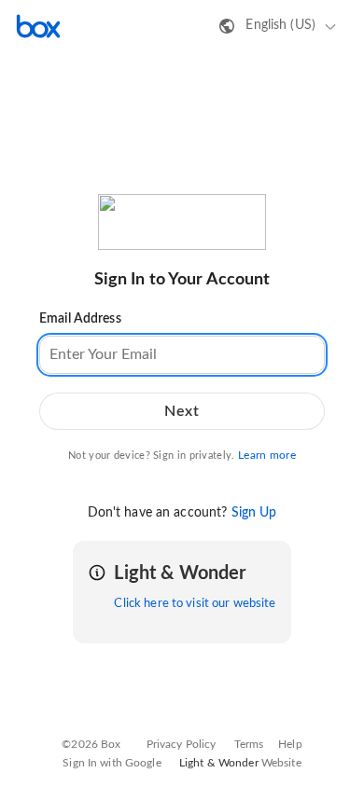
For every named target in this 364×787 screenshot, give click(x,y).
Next (181, 411)
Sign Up (254, 512)
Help (290, 744)
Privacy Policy (182, 744)
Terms (249, 744)
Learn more (267, 455)
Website (281, 762)
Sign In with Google (112, 762)
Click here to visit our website (194, 604)
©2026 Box (91, 744)
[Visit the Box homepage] (38, 26)
